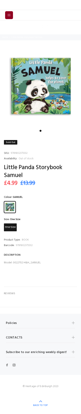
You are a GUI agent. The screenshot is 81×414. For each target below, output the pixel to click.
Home (5, 37)
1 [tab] (40, 131)
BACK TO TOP (40, 405)
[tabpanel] (40, 87)
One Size (10, 227)
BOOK (25, 240)
